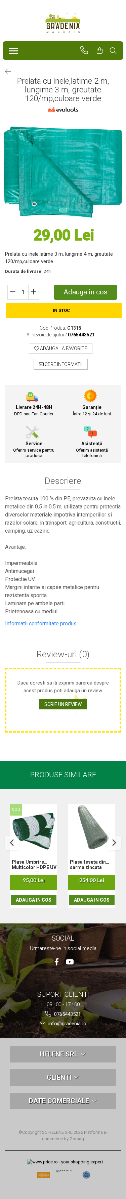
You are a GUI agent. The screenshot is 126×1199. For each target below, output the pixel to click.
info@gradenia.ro (66, 1024)
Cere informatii (63, 364)
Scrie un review (63, 704)
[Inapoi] (5, 72)
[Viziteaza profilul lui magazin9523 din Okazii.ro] (43, 1177)
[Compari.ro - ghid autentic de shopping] (86, 1175)
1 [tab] (63, 210)
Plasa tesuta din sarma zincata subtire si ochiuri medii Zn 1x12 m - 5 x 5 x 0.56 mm (91, 865)
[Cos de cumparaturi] (102, 50)
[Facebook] (56, 962)
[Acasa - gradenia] (63, 23)
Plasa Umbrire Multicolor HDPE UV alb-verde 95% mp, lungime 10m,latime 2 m (34, 865)
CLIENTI (60, 1077)
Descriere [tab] (63, 481)
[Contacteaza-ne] (87, 50)
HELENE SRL (60, 1054)
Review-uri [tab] (63, 654)
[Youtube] (69, 962)
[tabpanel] (63, 171)
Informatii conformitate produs (41, 623)
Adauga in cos (86, 292)
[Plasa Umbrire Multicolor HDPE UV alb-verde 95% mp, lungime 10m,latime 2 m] (33, 827)
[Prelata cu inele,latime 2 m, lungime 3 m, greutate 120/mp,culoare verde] (63, 171)
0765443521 (67, 1014)
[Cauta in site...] (116, 50)
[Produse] (11, 49)
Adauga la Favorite (63, 348)
